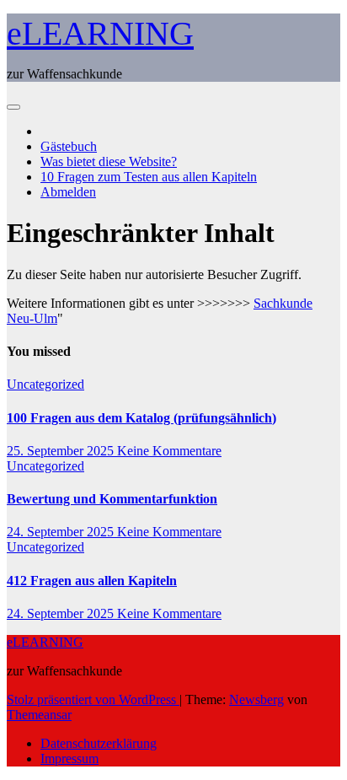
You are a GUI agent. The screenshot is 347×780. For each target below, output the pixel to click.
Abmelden (68, 192)
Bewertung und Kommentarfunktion (112, 499)
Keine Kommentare (169, 451)
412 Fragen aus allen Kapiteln (92, 580)
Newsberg (256, 699)
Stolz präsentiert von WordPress (93, 699)
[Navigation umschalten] (13, 107)
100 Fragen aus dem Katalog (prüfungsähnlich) (141, 418)
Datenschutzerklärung (98, 743)
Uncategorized (45, 384)
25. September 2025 (62, 451)
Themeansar (39, 714)
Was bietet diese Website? (108, 161)
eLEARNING (100, 33)
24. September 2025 (62, 531)
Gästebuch (68, 146)
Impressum (69, 758)
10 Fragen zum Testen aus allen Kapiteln (148, 176)
